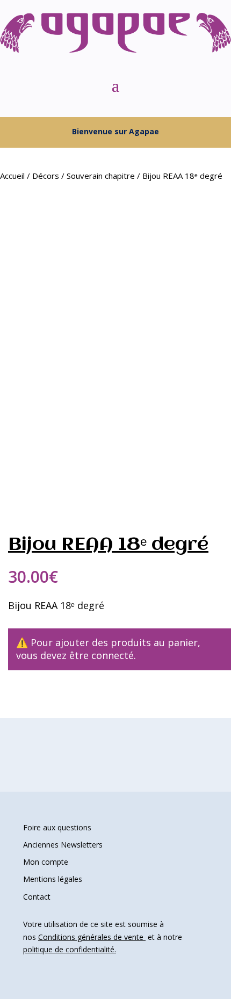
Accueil (12, 175)
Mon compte (45, 862)
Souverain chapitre (101, 175)
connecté (112, 655)
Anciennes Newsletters (63, 844)
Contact (36, 897)
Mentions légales (52, 879)
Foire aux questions (57, 827)
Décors (45, 175)
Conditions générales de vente (92, 937)
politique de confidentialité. (69, 949)
